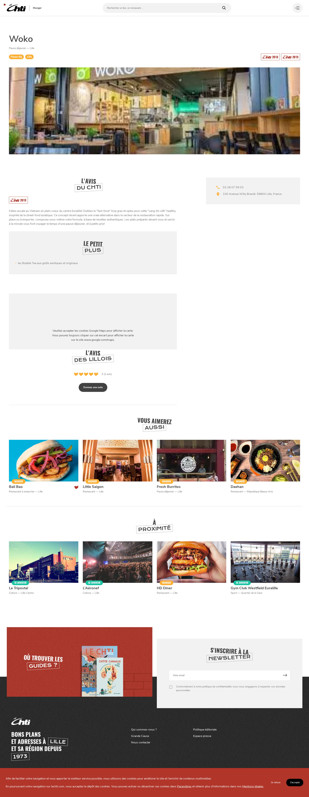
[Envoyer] (285, 675)
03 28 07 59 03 (233, 187)
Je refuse (275, 782)
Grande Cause (140, 736)
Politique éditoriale (205, 730)
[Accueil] (16, 8)
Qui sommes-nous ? (144, 730)
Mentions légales (252, 786)
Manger (37, 8)
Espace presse (202, 736)
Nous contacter (140, 742)
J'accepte (295, 782)
